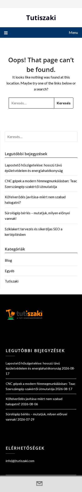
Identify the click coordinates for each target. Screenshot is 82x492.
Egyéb (9, 271)
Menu (73, 32)
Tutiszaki (41, 17)
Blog (8, 260)
